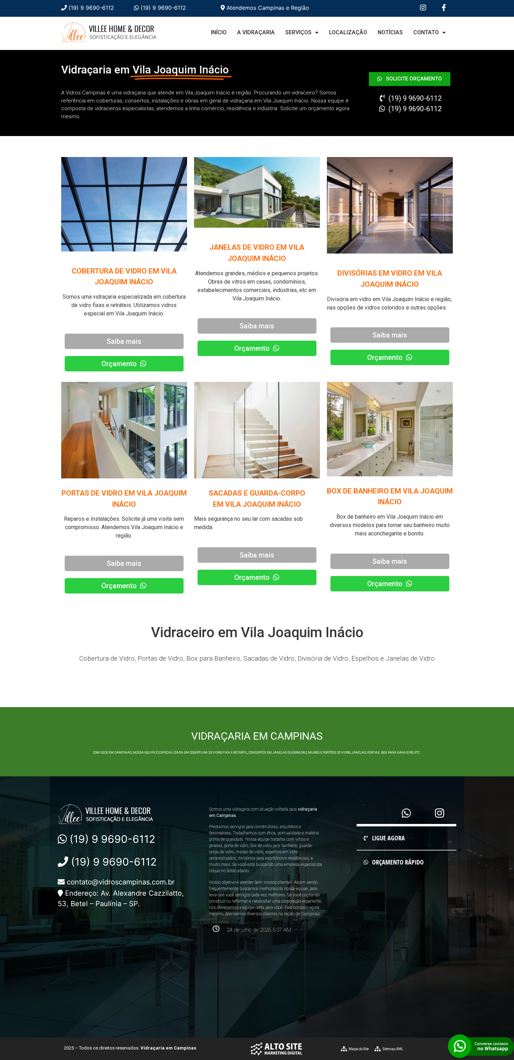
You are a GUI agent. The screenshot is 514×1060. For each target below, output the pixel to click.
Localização (348, 32)
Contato (426, 32)
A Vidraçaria (256, 32)
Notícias (390, 32)
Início (219, 32)
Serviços (298, 32)
